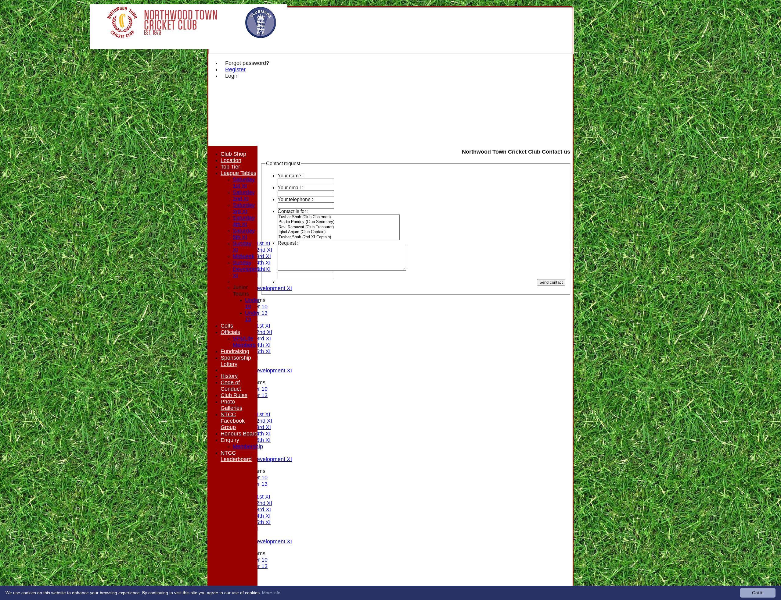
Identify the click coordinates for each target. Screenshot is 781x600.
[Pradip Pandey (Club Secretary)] (338, 222)
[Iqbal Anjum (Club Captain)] (338, 232)
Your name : (291, 175)
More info (271, 592)
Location (231, 160)
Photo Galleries (231, 405)
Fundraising (235, 351)
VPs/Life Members (244, 342)
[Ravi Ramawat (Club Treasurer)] (338, 227)
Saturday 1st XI (244, 182)
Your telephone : (295, 199)
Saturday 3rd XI (244, 208)
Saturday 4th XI (244, 221)
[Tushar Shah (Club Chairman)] (338, 217)
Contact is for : (293, 211)
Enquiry (230, 440)
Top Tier (230, 167)
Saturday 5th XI (244, 234)
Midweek (243, 256)
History (229, 376)
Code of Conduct (231, 385)
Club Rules (234, 395)
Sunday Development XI (262, 288)
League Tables (238, 173)
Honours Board (239, 434)
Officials (230, 332)
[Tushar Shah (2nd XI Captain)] (338, 237)
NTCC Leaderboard (236, 456)
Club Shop (233, 154)
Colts (227, 326)
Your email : (290, 187)
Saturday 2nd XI (244, 195)
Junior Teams (241, 290)
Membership (248, 446)
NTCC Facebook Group (233, 420)
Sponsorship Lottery (236, 361)
